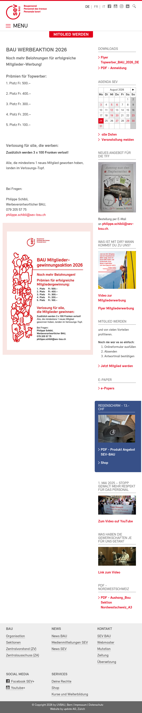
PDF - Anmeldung (114, 68)
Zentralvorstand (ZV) (21, 649)
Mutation (104, 649)
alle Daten (109, 134)
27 (117, 121)
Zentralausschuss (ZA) (22, 655)
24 (100, 121)
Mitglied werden (71, 35)
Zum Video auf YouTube (115, 521)
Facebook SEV (21, 681)
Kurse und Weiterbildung (70, 694)
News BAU (59, 636)
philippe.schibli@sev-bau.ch (26, 215)
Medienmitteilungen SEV (70, 642)
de (87, 7)
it (104, 7)
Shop (104, 463)
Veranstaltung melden (117, 140)
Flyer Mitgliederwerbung (116, 308)
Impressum (80, 705)
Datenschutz (96, 705)
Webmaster (105, 642)
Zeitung (103, 655)
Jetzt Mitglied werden (117, 366)
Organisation (15, 636)
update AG (70, 709)
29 (127, 121)
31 (101, 126)
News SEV (59, 649)
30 (133, 121)
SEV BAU (104, 636)
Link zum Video (109, 572)
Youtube (17, 688)
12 (111, 110)
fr (96, 7)
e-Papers (107, 388)
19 (111, 115)
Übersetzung (106, 662)
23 (133, 115)
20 (117, 115)
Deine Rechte (61, 681)
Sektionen (13, 642)
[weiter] (133, 90)
